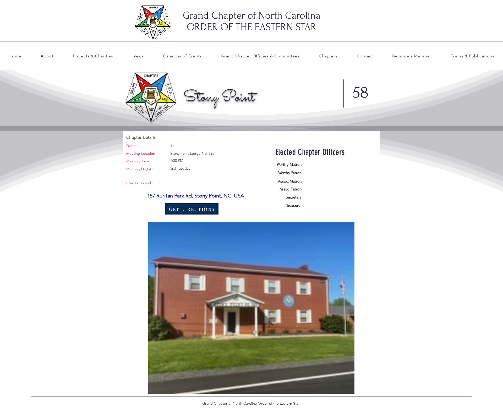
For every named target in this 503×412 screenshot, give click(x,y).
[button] (260, 56)
